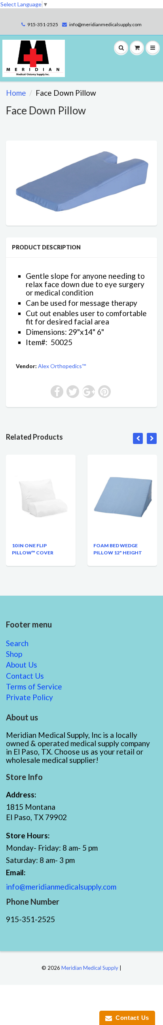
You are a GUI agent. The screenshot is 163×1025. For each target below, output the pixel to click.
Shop (14, 653)
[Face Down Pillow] (81, 182)
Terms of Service (34, 686)
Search (17, 643)
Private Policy (29, 697)
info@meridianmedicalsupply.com (105, 24)
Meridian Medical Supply (89, 968)
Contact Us (25, 675)
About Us (21, 664)
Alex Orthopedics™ (62, 366)
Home (16, 92)
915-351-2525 (42, 24)
